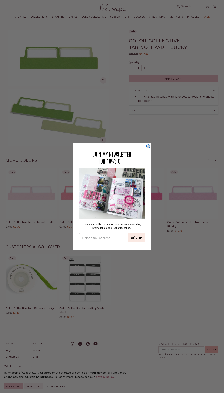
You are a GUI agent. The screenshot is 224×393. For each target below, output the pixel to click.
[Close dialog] (148, 146)
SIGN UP (136, 237)
